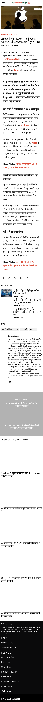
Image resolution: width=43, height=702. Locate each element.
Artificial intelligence (10, 329)
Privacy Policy (7, 642)
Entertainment (7, 686)
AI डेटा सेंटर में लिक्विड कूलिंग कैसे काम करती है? (26, 292)
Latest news (6, 676)
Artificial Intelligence (10, 35)
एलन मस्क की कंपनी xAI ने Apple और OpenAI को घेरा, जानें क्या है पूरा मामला (20, 265)
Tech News (6, 691)
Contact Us (6, 666)
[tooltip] (3, 278)
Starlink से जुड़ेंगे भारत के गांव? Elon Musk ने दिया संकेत (20, 474)
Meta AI (24, 329)
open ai (32, 329)
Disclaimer (5, 662)
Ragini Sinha (25, 52)
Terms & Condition (9, 647)
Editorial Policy (7, 657)
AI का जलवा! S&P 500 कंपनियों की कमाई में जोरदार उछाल (20, 545)
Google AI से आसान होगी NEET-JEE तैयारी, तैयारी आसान (21, 580)
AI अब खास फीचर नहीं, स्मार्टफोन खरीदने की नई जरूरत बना (27, 312)
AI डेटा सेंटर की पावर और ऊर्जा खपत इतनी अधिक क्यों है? (27, 301)
